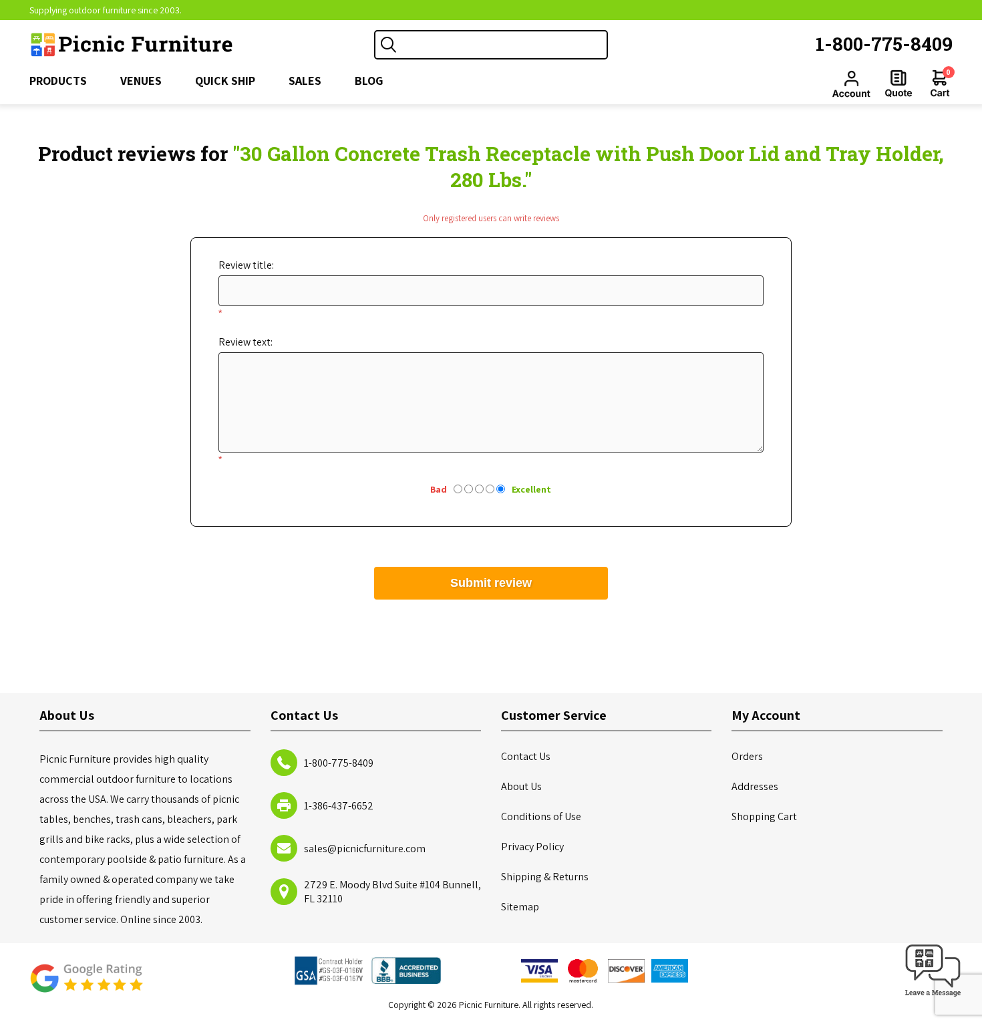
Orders (747, 756)
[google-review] (86, 985)
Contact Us (525, 756)
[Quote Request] (898, 84)
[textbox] (504, 44)
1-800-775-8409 (884, 43)
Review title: (246, 265)
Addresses (754, 786)
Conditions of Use (541, 816)
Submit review (491, 583)
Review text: (245, 342)
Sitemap (520, 907)
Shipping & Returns (545, 877)
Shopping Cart (764, 816)
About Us (521, 786)
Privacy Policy (532, 847)
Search (388, 44)
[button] (933, 997)
